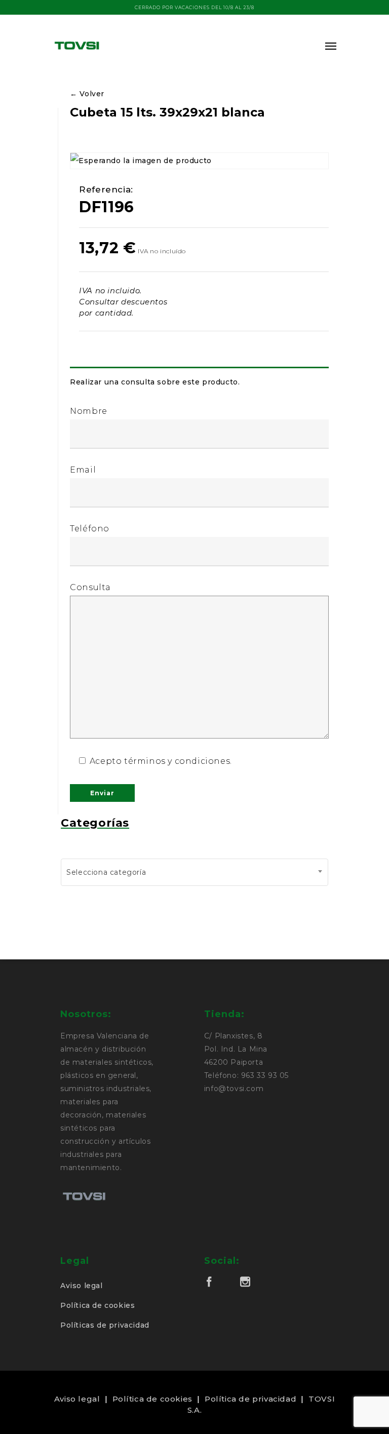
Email (83, 470)
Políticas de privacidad (104, 1325)
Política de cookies (97, 1305)
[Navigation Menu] (330, 46)
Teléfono (89, 528)
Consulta (90, 587)
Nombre (88, 411)
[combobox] (194, 872)
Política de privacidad (250, 1399)
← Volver (87, 93)
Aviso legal (81, 1285)
